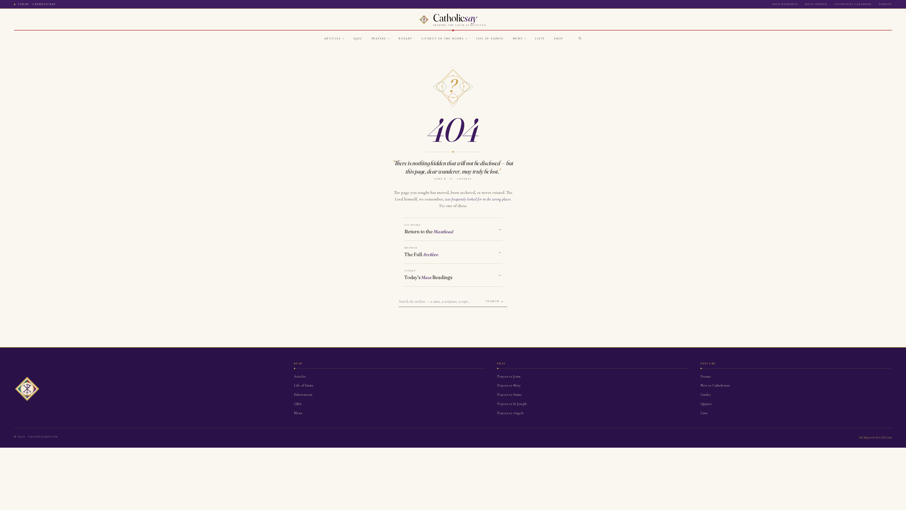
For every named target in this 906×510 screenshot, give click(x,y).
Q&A (298, 404)
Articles (332, 38)
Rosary (405, 38)
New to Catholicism (715, 385)
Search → (495, 301)
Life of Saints (489, 38)
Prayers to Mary (509, 385)
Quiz (357, 38)
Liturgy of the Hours (443, 38)
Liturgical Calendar (853, 4)
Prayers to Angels (510, 413)
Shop (558, 38)
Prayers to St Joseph (512, 404)
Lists (540, 38)
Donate (885, 4)
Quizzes (706, 404)
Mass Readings (785, 4)
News (518, 38)
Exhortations (303, 394)
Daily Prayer (816, 4)
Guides (705, 394)
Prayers (379, 38)
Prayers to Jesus (508, 376)
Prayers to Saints (509, 394)
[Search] (580, 38)
